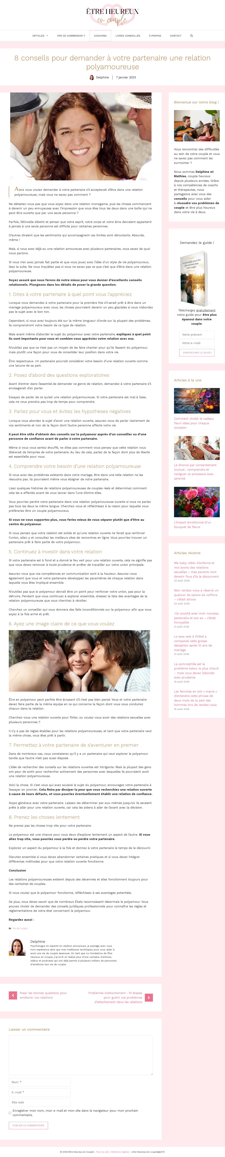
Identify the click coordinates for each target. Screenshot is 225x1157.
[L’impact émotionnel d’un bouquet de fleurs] (197, 515)
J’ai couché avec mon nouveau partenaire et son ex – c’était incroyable (196, 618)
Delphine (102, 77)
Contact (176, 35)
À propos (155, 35)
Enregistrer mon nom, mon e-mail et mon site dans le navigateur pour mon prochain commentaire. (75, 1113)
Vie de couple (20, 928)
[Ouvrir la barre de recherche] (191, 35)
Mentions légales (120, 1152)
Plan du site (102, 1152)
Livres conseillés (127, 35)
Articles (38, 35)
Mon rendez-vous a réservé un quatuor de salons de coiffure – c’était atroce (196, 595)
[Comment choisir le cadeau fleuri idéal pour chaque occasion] (197, 411)
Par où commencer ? (71, 35)
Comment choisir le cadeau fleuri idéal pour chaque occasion (194, 423)
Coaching (100, 35)
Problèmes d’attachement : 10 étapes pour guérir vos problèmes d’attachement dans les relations (115, 997)
